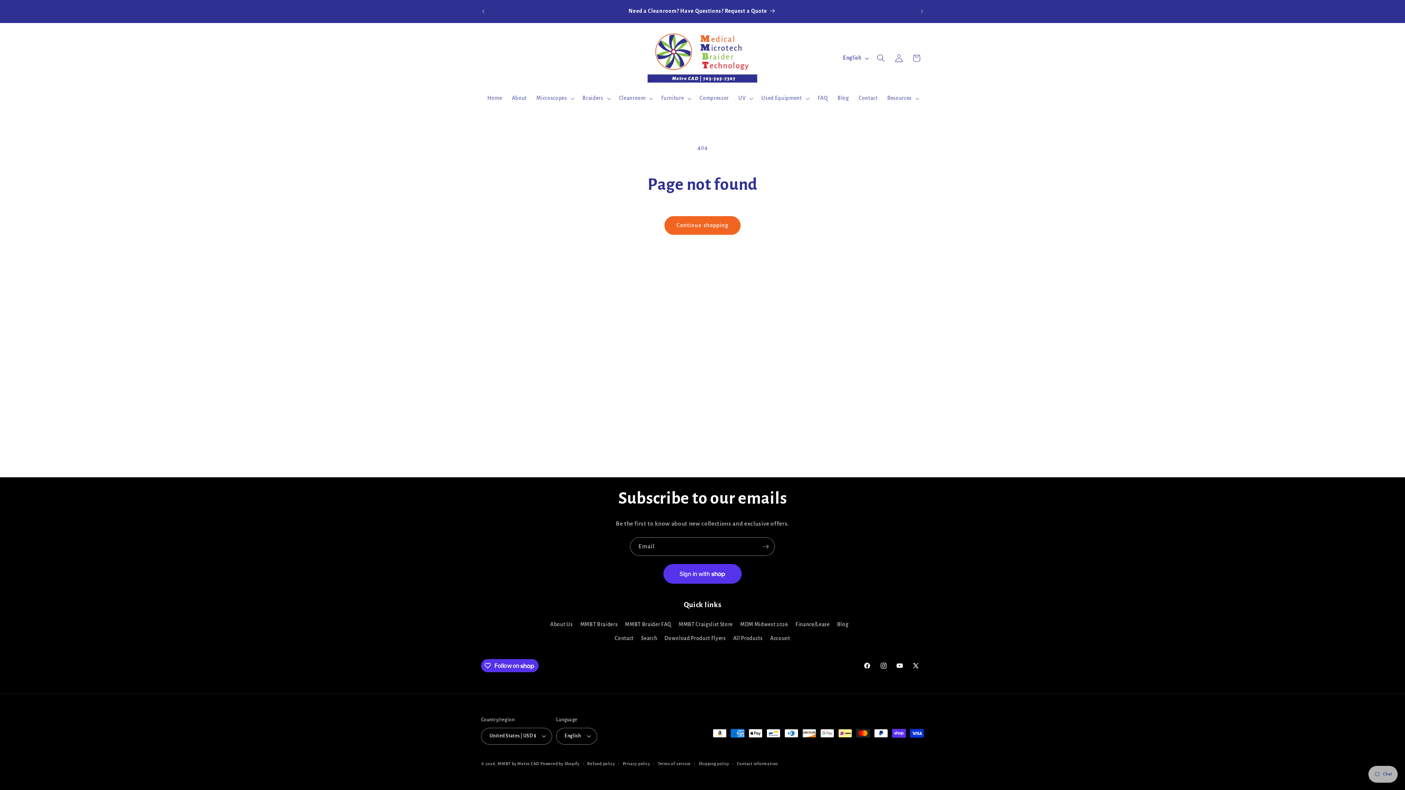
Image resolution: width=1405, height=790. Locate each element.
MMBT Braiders (599, 624)
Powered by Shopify (560, 763)
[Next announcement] (922, 11)
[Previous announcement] (483, 11)
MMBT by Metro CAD (518, 763)
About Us (561, 624)
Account (780, 638)
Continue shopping (703, 225)
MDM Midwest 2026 (764, 624)
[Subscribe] (766, 546)
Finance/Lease (812, 624)
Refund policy (601, 763)
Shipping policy (714, 763)
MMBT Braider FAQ (648, 624)
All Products (748, 638)
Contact (624, 638)
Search (649, 638)
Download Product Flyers (695, 638)
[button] (555, 98)
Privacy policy (636, 763)
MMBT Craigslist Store (706, 624)
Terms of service (674, 763)
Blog (843, 624)
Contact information (757, 763)
